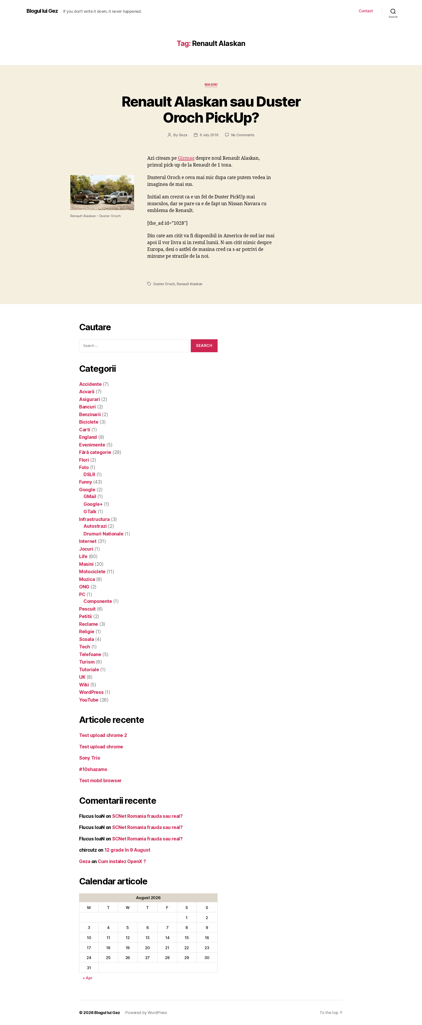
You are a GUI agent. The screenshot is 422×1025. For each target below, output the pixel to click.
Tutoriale (89, 669)
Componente (98, 601)
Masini (211, 85)
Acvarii (87, 391)
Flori (84, 460)
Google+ (93, 504)
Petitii (85, 616)
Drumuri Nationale (103, 534)
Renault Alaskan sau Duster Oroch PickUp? (211, 109)
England (88, 437)
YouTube (88, 700)
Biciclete (88, 422)
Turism (87, 662)
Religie (86, 631)
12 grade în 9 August (127, 850)
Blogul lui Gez (42, 11)
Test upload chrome (101, 746)
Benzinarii (90, 414)
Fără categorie (95, 452)
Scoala (86, 639)
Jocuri (86, 549)
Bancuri (87, 407)
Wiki (84, 685)
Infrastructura (94, 519)
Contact (366, 11)
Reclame (88, 624)
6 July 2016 (209, 135)
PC (82, 594)
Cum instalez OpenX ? (122, 861)
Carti (84, 429)
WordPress (91, 692)
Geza (183, 135)
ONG (84, 587)
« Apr (88, 978)
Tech (84, 646)
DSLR (89, 474)
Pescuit (87, 609)
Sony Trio (89, 758)
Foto (84, 467)
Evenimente (92, 445)
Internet (87, 541)
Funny (85, 482)
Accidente (90, 384)
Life (83, 556)
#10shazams (93, 769)
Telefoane (90, 654)
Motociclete (92, 571)
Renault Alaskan (189, 284)
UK (82, 677)
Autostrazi (95, 526)
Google (87, 489)
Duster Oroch (164, 284)
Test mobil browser (100, 780)
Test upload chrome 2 (103, 735)
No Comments (242, 135)
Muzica (87, 579)
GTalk (90, 511)
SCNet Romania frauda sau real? (147, 816)
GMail (90, 496)
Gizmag (186, 158)
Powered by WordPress (146, 1012)
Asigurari (89, 399)
